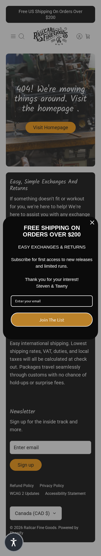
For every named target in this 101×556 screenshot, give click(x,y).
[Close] (92, 222)
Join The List (51, 319)
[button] (14, 542)
